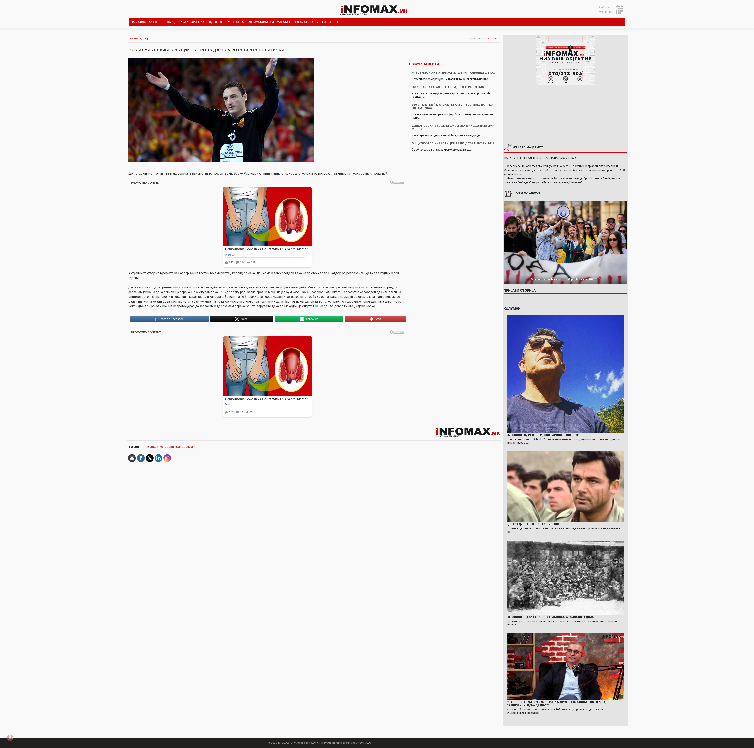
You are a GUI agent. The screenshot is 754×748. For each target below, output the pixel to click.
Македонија (176, 22)
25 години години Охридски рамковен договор (543, 435)
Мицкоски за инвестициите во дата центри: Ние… (454, 143)
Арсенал (239, 22)
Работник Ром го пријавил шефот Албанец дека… (454, 72)
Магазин (283, 22)
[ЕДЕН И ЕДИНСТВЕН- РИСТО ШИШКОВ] (565, 486)
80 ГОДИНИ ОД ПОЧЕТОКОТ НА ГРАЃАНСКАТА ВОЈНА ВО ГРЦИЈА (550, 617)
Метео (321, 22)
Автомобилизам (261, 22)
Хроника (197, 22)
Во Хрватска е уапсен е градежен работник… (449, 87)
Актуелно (156, 22)
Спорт (333, 22)
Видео (212, 22)
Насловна (138, 22)
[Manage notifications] (10, 738)
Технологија (303, 22)
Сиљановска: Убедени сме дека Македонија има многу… (453, 127)
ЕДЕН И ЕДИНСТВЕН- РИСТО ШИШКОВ (533, 524)
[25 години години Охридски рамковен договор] (565, 373)
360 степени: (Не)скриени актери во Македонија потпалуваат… (452, 106)
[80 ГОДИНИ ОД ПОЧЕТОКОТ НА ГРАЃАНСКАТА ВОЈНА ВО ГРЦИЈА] (565, 577)
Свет (223, 22)
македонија (184, 447)
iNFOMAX (283, 742)
